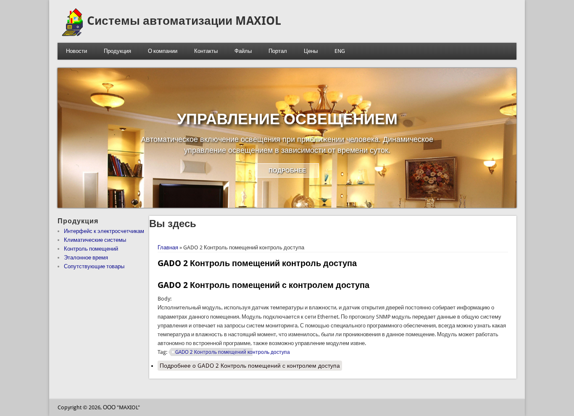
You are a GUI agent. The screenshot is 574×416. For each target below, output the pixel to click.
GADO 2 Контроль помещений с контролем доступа (263, 285)
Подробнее (250, 365)
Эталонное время (86, 257)
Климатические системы (95, 240)
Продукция (117, 51)
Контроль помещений (91, 249)
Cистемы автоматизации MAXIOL (184, 21)
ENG (339, 51)
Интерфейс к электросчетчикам (104, 231)
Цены (311, 51)
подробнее (287, 170)
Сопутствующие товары (94, 266)
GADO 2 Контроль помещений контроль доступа (232, 352)
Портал (278, 51)
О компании (162, 51)
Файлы (243, 51)
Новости (76, 51)
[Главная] (72, 34)
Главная (168, 247)
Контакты (206, 51)
